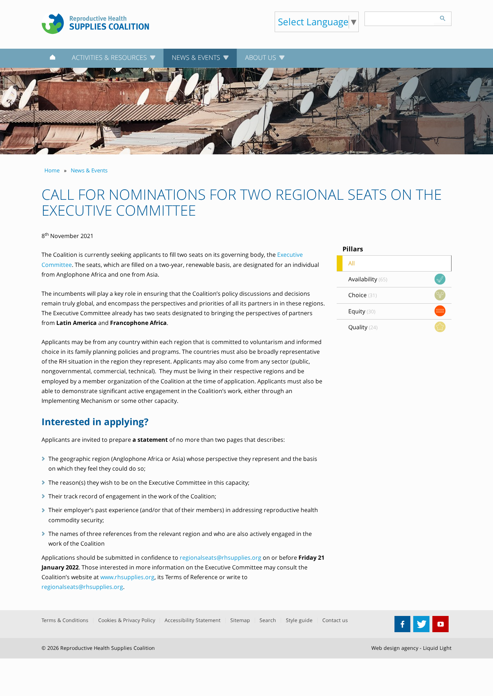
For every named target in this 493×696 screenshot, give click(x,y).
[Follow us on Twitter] (421, 624)
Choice (362, 295)
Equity (361, 311)
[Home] (53, 58)
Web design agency (394, 647)
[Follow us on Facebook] (402, 624)
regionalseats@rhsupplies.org (220, 557)
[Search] (442, 17)
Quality (363, 327)
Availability (367, 279)
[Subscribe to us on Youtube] (440, 624)
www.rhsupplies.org (127, 577)
